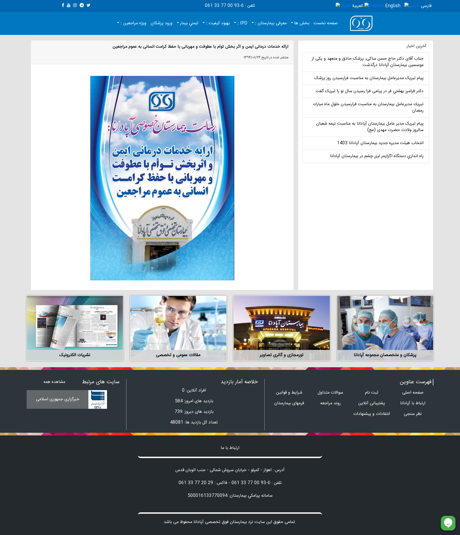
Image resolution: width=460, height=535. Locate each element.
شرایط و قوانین (289, 392)
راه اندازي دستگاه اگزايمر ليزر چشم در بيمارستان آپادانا (377, 156)
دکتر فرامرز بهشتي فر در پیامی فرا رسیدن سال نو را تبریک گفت (370, 91)
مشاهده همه (54, 382)
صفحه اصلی (413, 392)
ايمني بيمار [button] (189, 23)
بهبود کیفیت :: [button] (218, 23)
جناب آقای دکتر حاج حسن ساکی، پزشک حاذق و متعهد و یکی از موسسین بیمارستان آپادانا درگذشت (368, 62)
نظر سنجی (413, 414)
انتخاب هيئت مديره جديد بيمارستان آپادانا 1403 (380, 143)
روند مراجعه (330, 403)
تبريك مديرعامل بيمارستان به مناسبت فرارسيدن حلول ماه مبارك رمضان (368, 107)
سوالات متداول (330, 392)
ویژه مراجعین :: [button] (133, 23)
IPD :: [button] (242, 23)
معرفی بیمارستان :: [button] (271, 23)
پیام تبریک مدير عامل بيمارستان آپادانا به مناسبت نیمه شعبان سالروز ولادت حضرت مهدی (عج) (370, 127)
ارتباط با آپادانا (412, 403)
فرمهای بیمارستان (289, 403)
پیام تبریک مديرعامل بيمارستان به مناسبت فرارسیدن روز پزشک (369, 78)
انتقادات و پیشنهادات (371, 414)
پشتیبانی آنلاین (371, 403)
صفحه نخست (326, 23)
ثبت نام (371, 392)
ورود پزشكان (161, 23)
